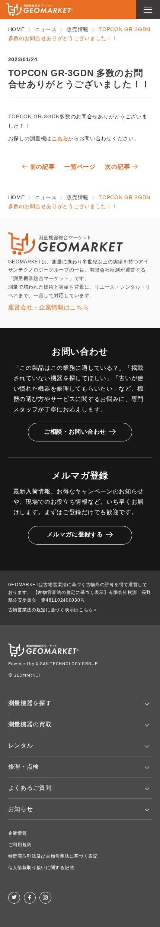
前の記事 (42, 167)
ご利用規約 (20, 844)
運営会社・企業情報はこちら (48, 307)
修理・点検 (23, 766)
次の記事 (117, 167)
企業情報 (17, 833)
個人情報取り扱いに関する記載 (41, 867)
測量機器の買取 (30, 724)
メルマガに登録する (75, 534)
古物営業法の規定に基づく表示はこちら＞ (53, 609)
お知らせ (20, 809)
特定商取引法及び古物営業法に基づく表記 (53, 856)
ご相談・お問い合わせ (75, 431)
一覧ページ (80, 167)
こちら (60, 138)
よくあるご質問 (30, 788)
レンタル (20, 745)
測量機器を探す (30, 703)
